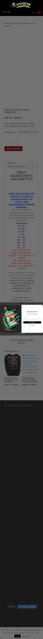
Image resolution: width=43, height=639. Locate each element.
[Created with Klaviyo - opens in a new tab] (21, 333)
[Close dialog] (41, 306)
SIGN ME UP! (32, 322)
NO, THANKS (32, 325)
